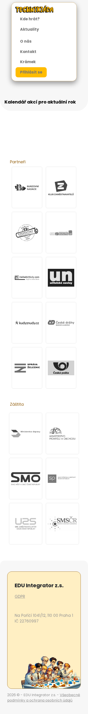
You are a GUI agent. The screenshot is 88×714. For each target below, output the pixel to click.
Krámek (28, 61)
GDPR (20, 596)
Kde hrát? (30, 19)
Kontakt (28, 51)
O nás (26, 41)
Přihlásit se (31, 72)
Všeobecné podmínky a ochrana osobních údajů (43, 697)
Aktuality (29, 29)
